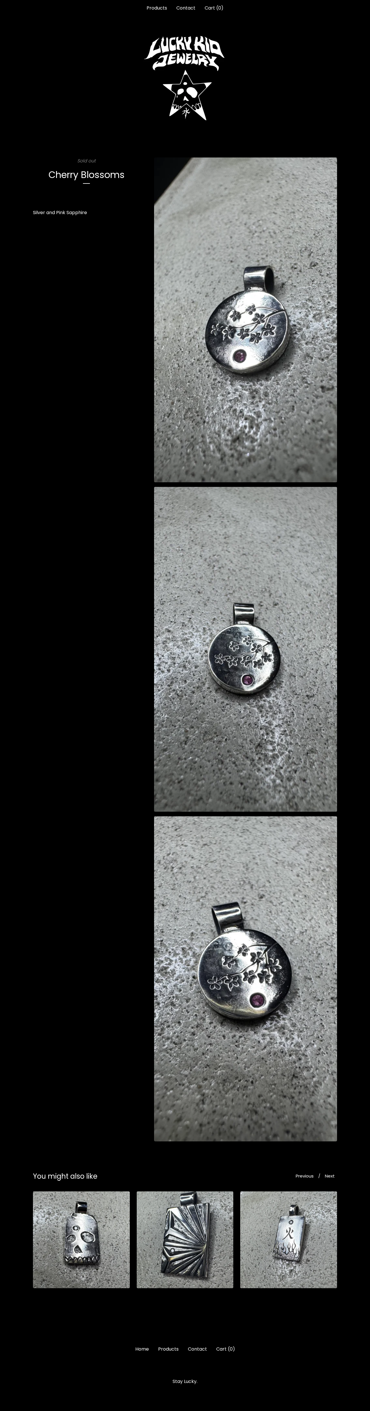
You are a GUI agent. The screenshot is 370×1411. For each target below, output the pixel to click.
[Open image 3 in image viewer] (245, 978)
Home (142, 1349)
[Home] (185, 77)
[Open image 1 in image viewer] (245, 319)
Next (330, 1176)
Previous (305, 1176)
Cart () (214, 8)
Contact (185, 8)
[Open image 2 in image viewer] (245, 649)
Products (157, 8)
